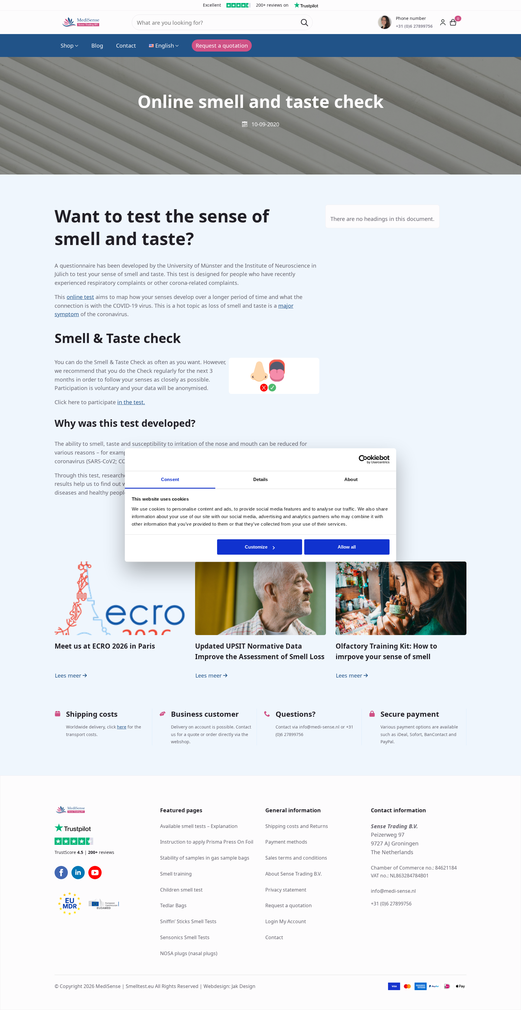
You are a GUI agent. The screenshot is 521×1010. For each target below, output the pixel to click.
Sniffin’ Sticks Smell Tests (188, 921)
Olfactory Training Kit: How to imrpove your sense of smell (386, 651)
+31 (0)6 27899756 (391, 903)
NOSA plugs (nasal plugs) (188, 953)
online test (80, 296)
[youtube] (95, 872)
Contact (126, 45)
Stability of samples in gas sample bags (204, 857)
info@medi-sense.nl (393, 891)
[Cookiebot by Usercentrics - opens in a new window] (363, 459)
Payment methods (286, 842)
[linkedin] (78, 872)
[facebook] (61, 872)
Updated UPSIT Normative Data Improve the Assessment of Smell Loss (259, 651)
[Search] (304, 22)
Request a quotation (288, 905)
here (121, 727)
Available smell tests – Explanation (199, 826)
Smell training (176, 873)
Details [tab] (260, 479)
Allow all (347, 546)
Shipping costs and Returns (296, 826)
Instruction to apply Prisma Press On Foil (206, 842)
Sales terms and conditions (296, 857)
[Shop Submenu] (76, 45)
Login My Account (285, 921)
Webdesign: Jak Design (229, 986)
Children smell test (181, 889)
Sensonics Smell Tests (185, 937)
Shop (67, 45)
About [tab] (351, 479)
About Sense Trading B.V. (293, 873)
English (164, 45)
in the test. (131, 402)
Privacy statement (285, 889)
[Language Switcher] (176, 45)
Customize (256, 546)
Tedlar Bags (173, 905)
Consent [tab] (170, 479)
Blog (97, 45)
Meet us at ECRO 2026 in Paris (105, 646)
